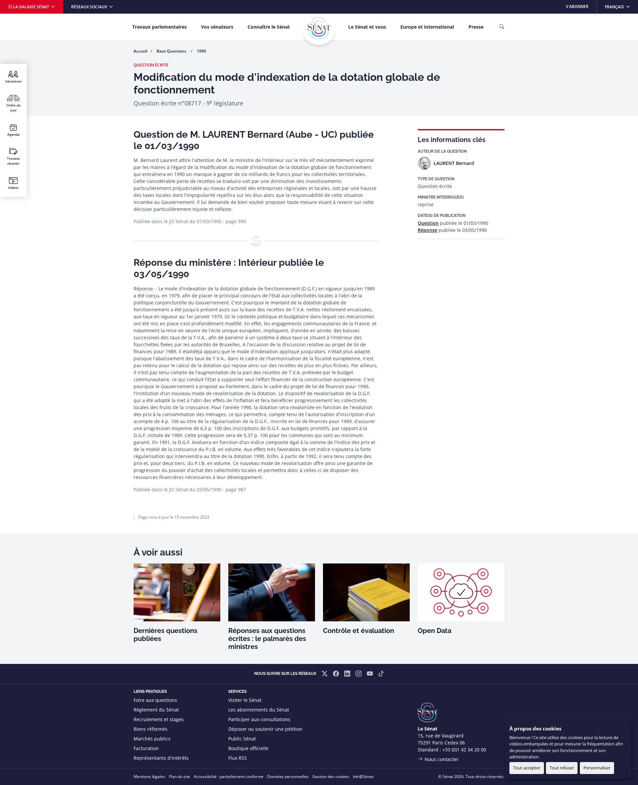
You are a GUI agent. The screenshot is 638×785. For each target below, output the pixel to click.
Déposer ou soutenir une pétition (265, 729)
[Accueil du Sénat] (319, 28)
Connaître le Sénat (269, 27)
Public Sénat (242, 738)
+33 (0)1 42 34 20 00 (464, 749)
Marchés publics (152, 738)
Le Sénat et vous (367, 27)
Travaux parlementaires (159, 27)
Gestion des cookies (330, 776)
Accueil (140, 51)
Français (621, 6)
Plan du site (179, 776)
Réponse (427, 230)
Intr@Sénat (363, 776)
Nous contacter (442, 759)
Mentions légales (149, 776)
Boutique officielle (248, 748)
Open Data (434, 631)
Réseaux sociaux (89, 7)
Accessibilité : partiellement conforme (229, 776)
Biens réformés (150, 729)
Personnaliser (597, 768)
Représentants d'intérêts (161, 758)
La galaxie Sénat (31, 7)
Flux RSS (237, 758)
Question (428, 223)
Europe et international (427, 27)
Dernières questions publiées (165, 635)
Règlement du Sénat (156, 709)
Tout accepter (526, 768)
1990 (201, 51)
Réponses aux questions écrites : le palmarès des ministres (267, 639)
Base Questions (172, 51)
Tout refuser (562, 768)
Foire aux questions (155, 700)
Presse (476, 27)
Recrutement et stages (159, 719)
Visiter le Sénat (245, 700)
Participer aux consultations (259, 719)
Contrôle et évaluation (358, 631)
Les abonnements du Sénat (258, 709)
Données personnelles (288, 776)
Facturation (146, 748)
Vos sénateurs (217, 27)
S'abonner (577, 6)
